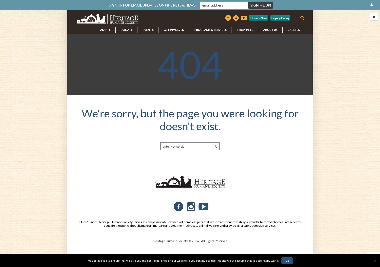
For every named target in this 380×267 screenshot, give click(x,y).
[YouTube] (203, 207)
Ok (287, 260)
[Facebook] (228, 18)
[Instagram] (236, 18)
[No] (375, 261)
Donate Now (258, 18)
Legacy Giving (280, 18)
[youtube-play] (244, 18)
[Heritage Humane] (190, 182)
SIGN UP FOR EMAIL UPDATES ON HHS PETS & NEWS (152, 5)
